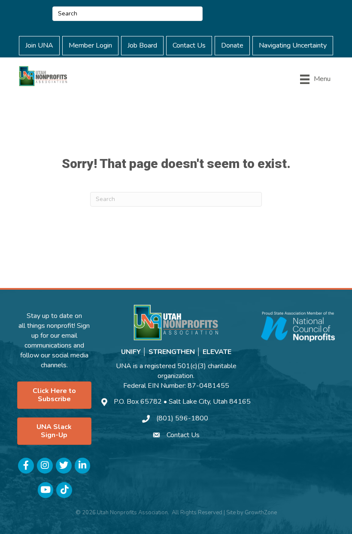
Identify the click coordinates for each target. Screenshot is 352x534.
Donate (232, 45)
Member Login (90, 45)
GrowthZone (261, 512)
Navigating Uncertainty (293, 45)
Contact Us (189, 45)
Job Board (142, 45)
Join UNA (39, 45)
